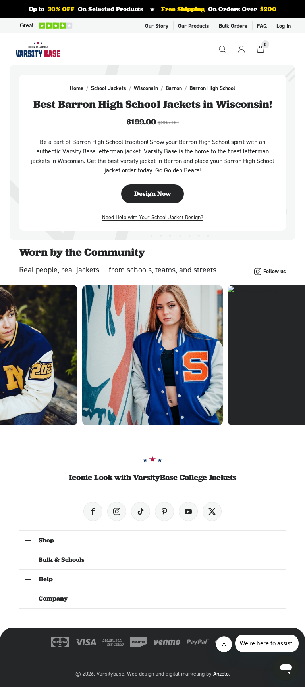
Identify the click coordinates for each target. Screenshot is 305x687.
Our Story (156, 25)
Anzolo (221, 673)
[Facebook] (92, 511)
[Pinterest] (164, 511)
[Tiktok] (140, 511)
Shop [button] (46, 540)
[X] (212, 511)
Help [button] (46, 579)
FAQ (262, 25)
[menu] (279, 49)
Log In (283, 25)
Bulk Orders (233, 25)
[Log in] (241, 49)
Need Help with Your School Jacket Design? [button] (152, 217)
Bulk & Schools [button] (62, 559)
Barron (174, 88)
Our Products (193, 25)
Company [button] (53, 598)
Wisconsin (146, 88)
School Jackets (108, 88)
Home (76, 88)
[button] (152, 355)
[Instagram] (116, 511)
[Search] (222, 49)
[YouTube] (188, 511)
